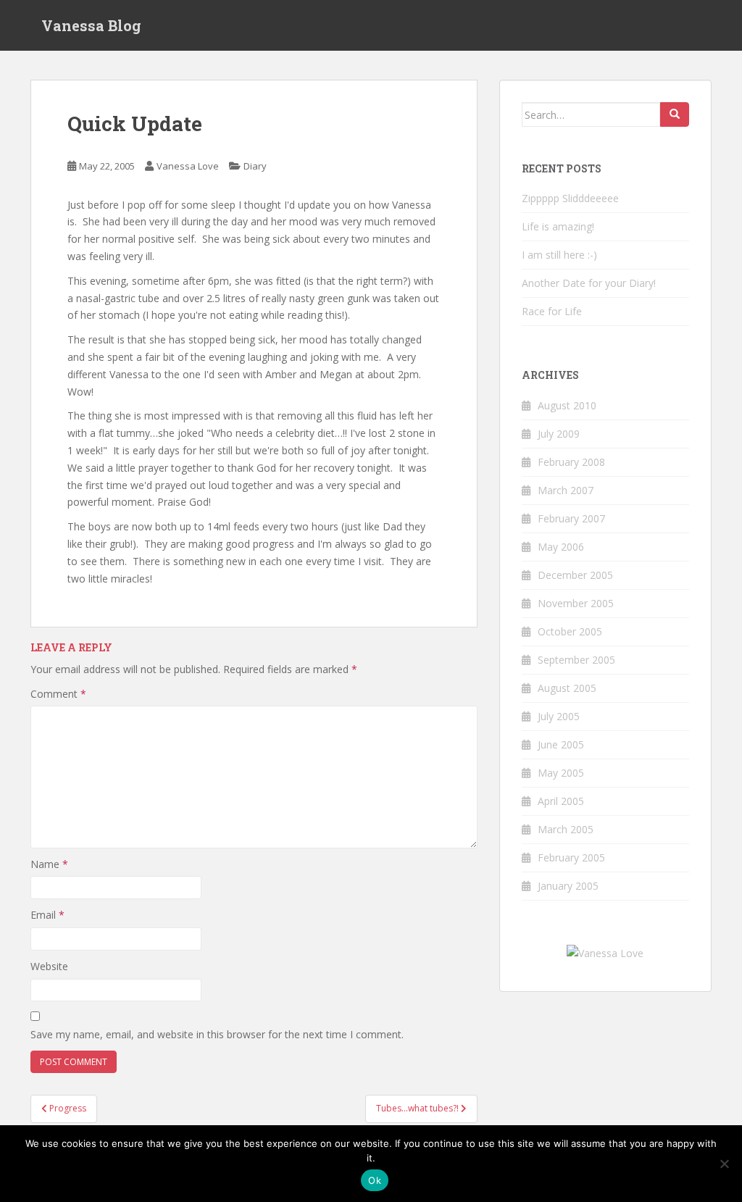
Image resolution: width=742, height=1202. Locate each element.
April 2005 (561, 801)
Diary (255, 165)
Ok (374, 1180)
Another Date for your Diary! (589, 283)
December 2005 (575, 575)
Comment (58, 694)
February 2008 (571, 462)
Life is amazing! (558, 226)
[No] (724, 1163)
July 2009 (559, 434)
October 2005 (570, 631)
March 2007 (565, 490)
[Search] (674, 114)
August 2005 (567, 688)
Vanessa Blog (91, 25)
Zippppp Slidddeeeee (570, 198)
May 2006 (561, 547)
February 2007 (571, 518)
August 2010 (567, 405)
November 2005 (576, 603)
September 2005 (576, 660)
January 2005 (568, 886)
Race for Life (552, 311)
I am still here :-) (559, 255)
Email (47, 915)
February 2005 (571, 857)
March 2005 (565, 829)
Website (49, 966)
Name (49, 864)
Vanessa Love (188, 165)
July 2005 (559, 716)
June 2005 (561, 744)
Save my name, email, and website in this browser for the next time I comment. (217, 1034)
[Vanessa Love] (605, 952)
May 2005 (561, 773)
